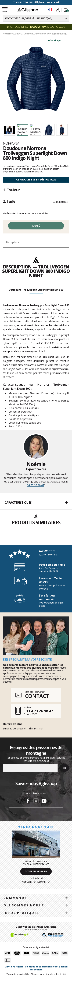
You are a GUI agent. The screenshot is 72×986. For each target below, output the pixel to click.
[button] (36, 503)
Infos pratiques (21, 913)
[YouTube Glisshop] (44, 801)
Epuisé (36, 225)
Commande (15, 898)
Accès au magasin (36, 871)
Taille (9, 201)
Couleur (11, 190)
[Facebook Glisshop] (28, 801)
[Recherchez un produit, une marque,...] (66, 18)
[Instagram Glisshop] (36, 801)
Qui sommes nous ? (23, 905)
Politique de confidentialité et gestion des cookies (46, 968)
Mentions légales (14, 966)
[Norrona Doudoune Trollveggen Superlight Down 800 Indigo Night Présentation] (36, 79)
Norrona (11, 143)
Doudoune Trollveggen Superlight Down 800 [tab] (36, 289)
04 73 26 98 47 (35, 485)
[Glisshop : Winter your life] (27, 10)
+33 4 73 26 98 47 (38, 710)
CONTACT (37, 696)
